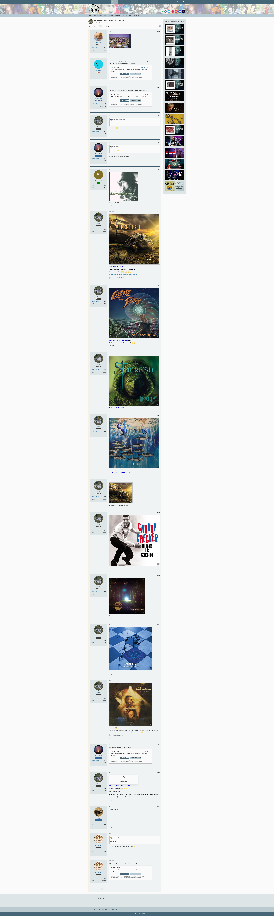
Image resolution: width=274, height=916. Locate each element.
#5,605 (158, 142)
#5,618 (158, 806)
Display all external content (135, 73)
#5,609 (158, 353)
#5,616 (158, 744)
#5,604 (158, 115)
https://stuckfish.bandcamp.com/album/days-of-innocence (123, 274)
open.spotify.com (145, 67)
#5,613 (158, 575)
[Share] (160, 26)
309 (109, 26)
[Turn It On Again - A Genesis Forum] (137, 9)
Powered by (137, 913)
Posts (92, 49)
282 (103, 26)
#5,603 (158, 87)
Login (172, 1)
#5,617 (158, 772)
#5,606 (158, 169)
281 (100, 26)
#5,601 (158, 31)
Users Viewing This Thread (96, 899)
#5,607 (158, 211)
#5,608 (158, 285)
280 (97, 26)
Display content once (125, 73)
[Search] (183, 2)
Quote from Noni (116, 146)
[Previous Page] (89, 26)
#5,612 (158, 513)
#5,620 (158, 860)
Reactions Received (95, 47)
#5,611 (158, 480)
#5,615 (158, 680)
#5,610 (158, 415)
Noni (120, 277)
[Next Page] (111, 26)
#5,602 (158, 59)
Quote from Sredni (116, 838)
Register (177, 1)
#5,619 (158, 833)
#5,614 (158, 624)
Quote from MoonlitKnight (118, 119)
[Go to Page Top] (271, 914)
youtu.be (147, 94)
